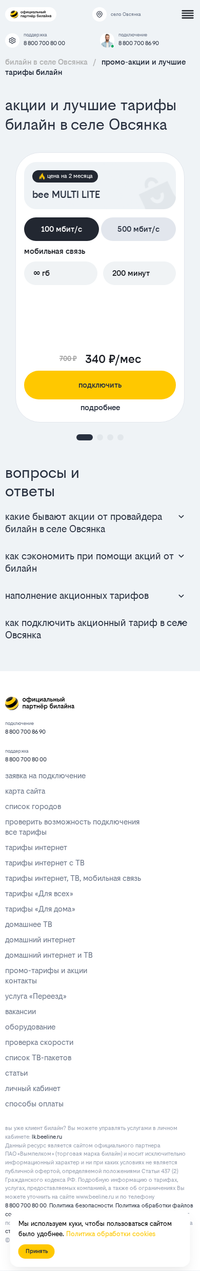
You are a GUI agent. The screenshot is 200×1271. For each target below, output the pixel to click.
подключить (100, 384)
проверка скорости (39, 1042)
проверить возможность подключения (72, 821)
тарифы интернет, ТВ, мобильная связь (73, 878)
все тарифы (26, 832)
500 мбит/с (138, 229)
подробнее (100, 407)
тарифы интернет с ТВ (45, 862)
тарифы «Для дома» (40, 908)
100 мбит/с (61, 229)
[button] (84, 437)
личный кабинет (33, 1088)
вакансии (20, 1011)
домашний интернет (40, 939)
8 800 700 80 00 (44, 43)
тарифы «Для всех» (39, 893)
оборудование (30, 1026)
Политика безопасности (81, 1205)
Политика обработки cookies (110, 1234)
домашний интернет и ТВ (49, 955)
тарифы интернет (36, 847)
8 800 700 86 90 (138, 43)
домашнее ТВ (28, 924)
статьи (16, 1072)
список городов (33, 806)
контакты (21, 980)
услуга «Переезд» (35, 996)
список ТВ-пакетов (38, 1057)
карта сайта (25, 790)
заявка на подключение (45, 775)
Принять (37, 1251)
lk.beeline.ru (47, 1137)
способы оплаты (34, 1103)
